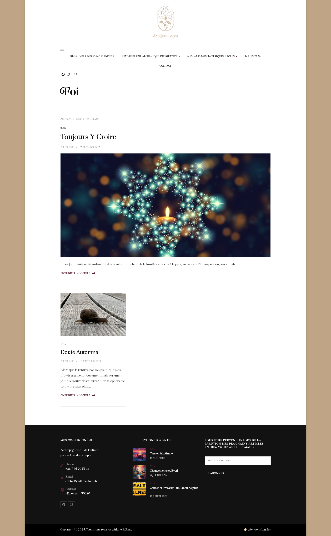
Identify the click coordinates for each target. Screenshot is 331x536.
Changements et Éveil (164, 470)
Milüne (69, 147)
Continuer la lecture (75, 273)
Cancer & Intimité (161, 453)
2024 (63, 344)
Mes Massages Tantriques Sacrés (211, 56)
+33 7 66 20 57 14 (77, 469)
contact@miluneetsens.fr (81, 481)
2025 (63, 128)
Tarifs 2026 (253, 56)
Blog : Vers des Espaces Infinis (92, 56)
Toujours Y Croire (88, 137)
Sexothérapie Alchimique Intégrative (149, 56)
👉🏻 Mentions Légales (257, 529)
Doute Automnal (80, 352)
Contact (165, 66)
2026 (152, 449)
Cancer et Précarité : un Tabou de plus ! (174, 490)
